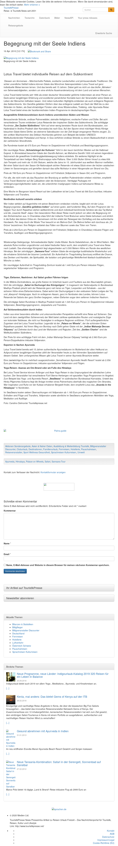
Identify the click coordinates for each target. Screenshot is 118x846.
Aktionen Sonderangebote (18, 446)
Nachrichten (14, 17)
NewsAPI (69, 17)
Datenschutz (108, 836)
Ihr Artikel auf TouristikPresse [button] (24, 588)
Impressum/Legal (105, 839)
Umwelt (81, 452)
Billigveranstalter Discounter (25, 630)
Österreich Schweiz (21, 645)
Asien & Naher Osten (42, 446)
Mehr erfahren (31, 4)
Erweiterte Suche (103, 33)
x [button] (39, 4)
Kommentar (10, 510)
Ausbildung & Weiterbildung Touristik (71, 446)
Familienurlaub (50, 449)
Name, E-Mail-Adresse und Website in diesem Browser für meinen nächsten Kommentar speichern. (58, 565)
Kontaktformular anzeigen (53, 472)
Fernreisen (64, 449)
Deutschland (18, 633)
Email (6, 554)
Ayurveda (9, 461)
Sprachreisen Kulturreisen (63, 452)
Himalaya (20, 461)
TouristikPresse (11, 7)
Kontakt (110, 830)
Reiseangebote (15, 25)
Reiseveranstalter (13, 452)
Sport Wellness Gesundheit (36, 452)
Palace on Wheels (34, 461)
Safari (47, 461)
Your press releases (87, 17)
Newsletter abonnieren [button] (20, 598)
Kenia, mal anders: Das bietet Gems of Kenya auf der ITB (52, 696)
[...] (7, 688)
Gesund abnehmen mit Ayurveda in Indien (43, 731)
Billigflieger (17, 627)
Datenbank (44, 17)
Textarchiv (30, 17)
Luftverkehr (17, 642)
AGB (112, 833)
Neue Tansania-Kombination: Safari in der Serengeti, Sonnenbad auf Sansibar (59, 763)
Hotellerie (75, 449)
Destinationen (35, 449)
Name (7, 543)
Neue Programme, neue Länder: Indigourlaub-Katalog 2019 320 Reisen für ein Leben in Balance (62, 675)
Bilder (57, 17)
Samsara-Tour (58, 461)
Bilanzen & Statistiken (22, 624)
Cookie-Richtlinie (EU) (103, 842)
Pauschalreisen (88, 449)
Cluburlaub (22, 449)
